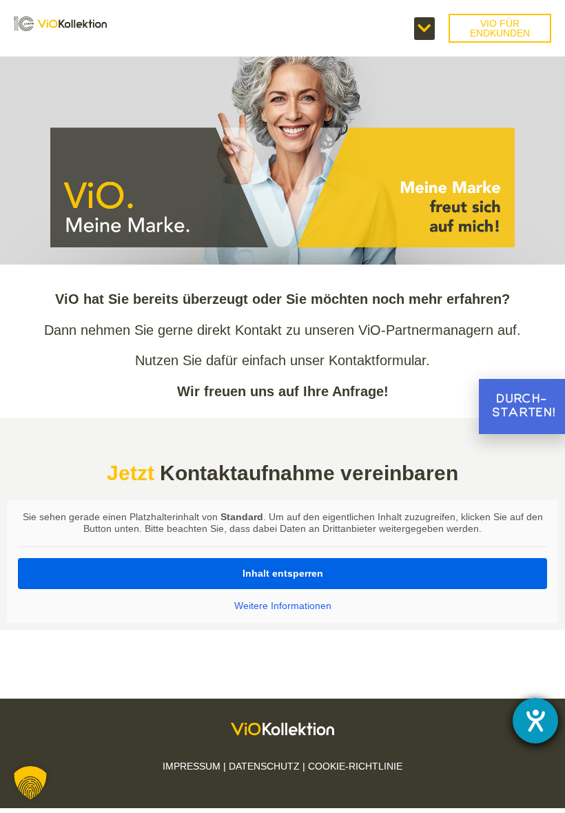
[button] (424, 28)
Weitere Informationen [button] (282, 605)
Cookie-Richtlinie (355, 766)
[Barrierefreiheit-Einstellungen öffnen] (535, 720)
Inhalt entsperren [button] (283, 573)
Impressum (191, 766)
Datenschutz (264, 766)
